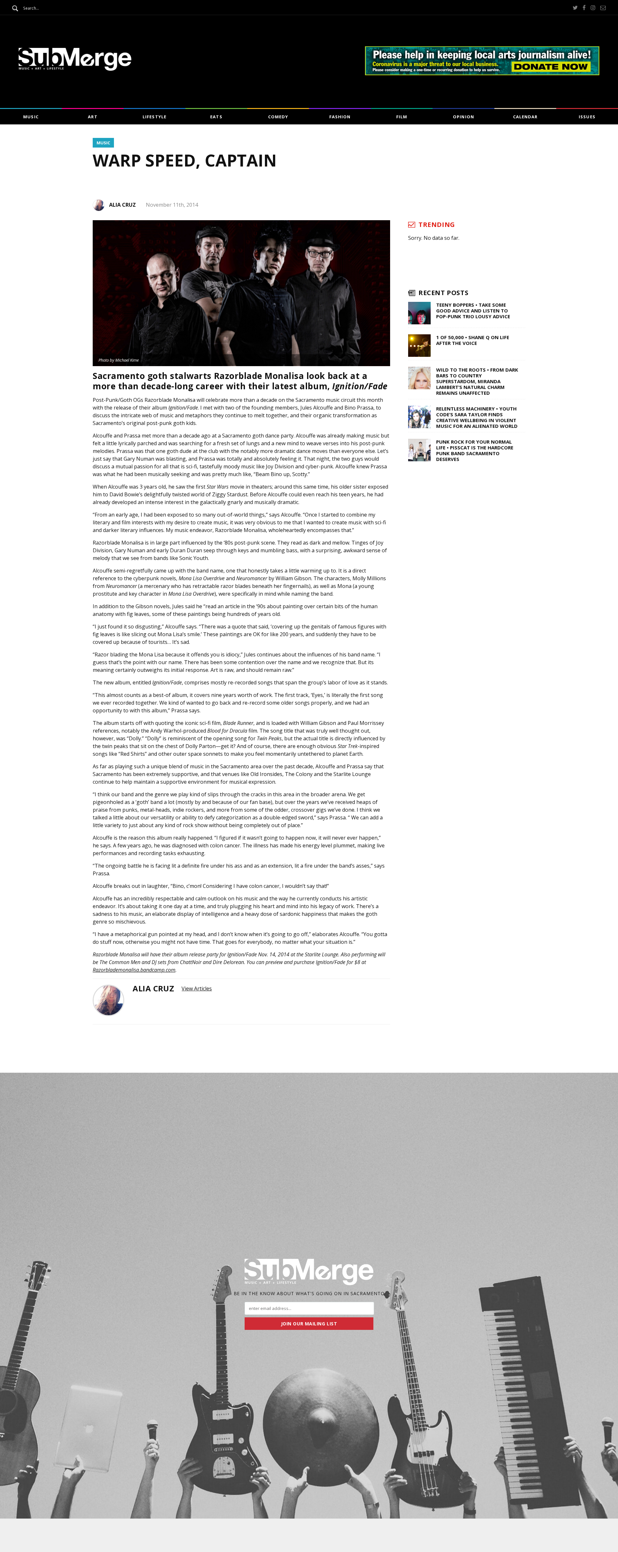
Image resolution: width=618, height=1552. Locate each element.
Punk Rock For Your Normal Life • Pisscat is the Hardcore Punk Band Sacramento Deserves (474, 450)
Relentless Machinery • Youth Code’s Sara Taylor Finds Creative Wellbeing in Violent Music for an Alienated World (477, 417)
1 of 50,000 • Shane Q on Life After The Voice (472, 340)
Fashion (340, 117)
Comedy (278, 117)
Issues (587, 117)
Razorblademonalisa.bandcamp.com (134, 969)
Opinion (463, 117)
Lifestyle (154, 117)
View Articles (197, 988)
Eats (216, 117)
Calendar (525, 117)
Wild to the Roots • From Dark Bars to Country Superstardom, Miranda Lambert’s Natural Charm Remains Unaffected (477, 381)
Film (401, 117)
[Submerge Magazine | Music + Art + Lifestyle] (75, 68)
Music (30, 117)
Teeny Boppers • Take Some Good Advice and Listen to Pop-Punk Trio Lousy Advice (473, 310)
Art (92, 117)
